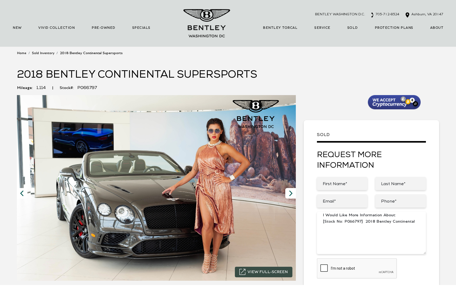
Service (322, 28)
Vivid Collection (56, 28)
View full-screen (268, 272)
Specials (141, 28)
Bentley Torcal (280, 28)
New (17, 28)
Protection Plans (394, 28)
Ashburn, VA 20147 (426, 14)
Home (21, 53)
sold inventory (43, 53)
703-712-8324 (386, 14)
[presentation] (22, 193)
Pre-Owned (103, 28)
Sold (352, 28)
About (437, 28)
